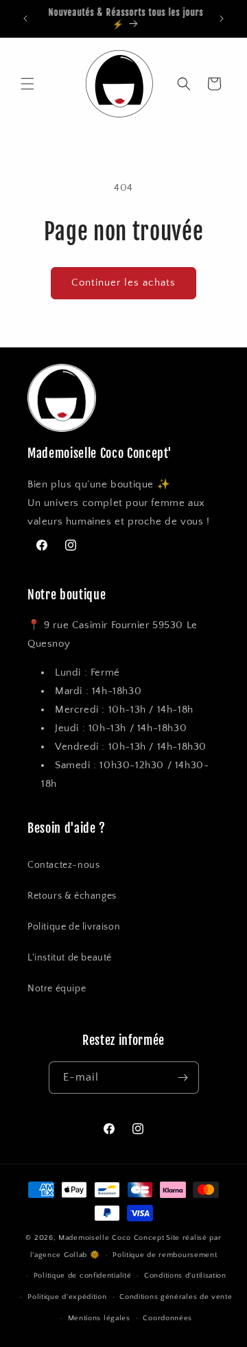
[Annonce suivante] (222, 18)
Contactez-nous (63, 865)
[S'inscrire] (183, 1077)
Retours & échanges (72, 895)
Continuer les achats (123, 282)
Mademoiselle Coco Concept (111, 1238)
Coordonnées (167, 1318)
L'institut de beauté (69, 957)
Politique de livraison (73, 926)
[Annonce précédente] (25, 18)
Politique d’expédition (66, 1297)
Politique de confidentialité (83, 1275)
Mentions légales (99, 1318)
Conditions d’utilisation (185, 1275)
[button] (27, 84)
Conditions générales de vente (175, 1297)
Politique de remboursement (165, 1255)
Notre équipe (56, 988)
